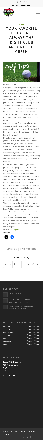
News (21, 24)
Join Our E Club (22, 2)
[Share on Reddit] (33, 264)
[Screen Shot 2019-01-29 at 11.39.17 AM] (21, 72)
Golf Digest (14, 229)
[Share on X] (10, 264)
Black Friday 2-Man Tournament (21, 306)
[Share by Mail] (37, 264)
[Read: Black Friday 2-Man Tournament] (5, 307)
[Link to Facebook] (23, 437)
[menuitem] (22, 1)
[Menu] (36, 12)
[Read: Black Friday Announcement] (5, 300)
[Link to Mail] (34, 437)
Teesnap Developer (29, 249)
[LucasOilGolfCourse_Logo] (17, 12)
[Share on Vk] (28, 264)
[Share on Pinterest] (15, 264)
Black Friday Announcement (19, 299)
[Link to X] (27, 437)
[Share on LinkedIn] (19, 264)
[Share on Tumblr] (24, 264)
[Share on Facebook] (5, 264)
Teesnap (6, 434)
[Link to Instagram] (31, 437)
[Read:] (5, 294)
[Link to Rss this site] (38, 437)
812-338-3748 (26, 5)
